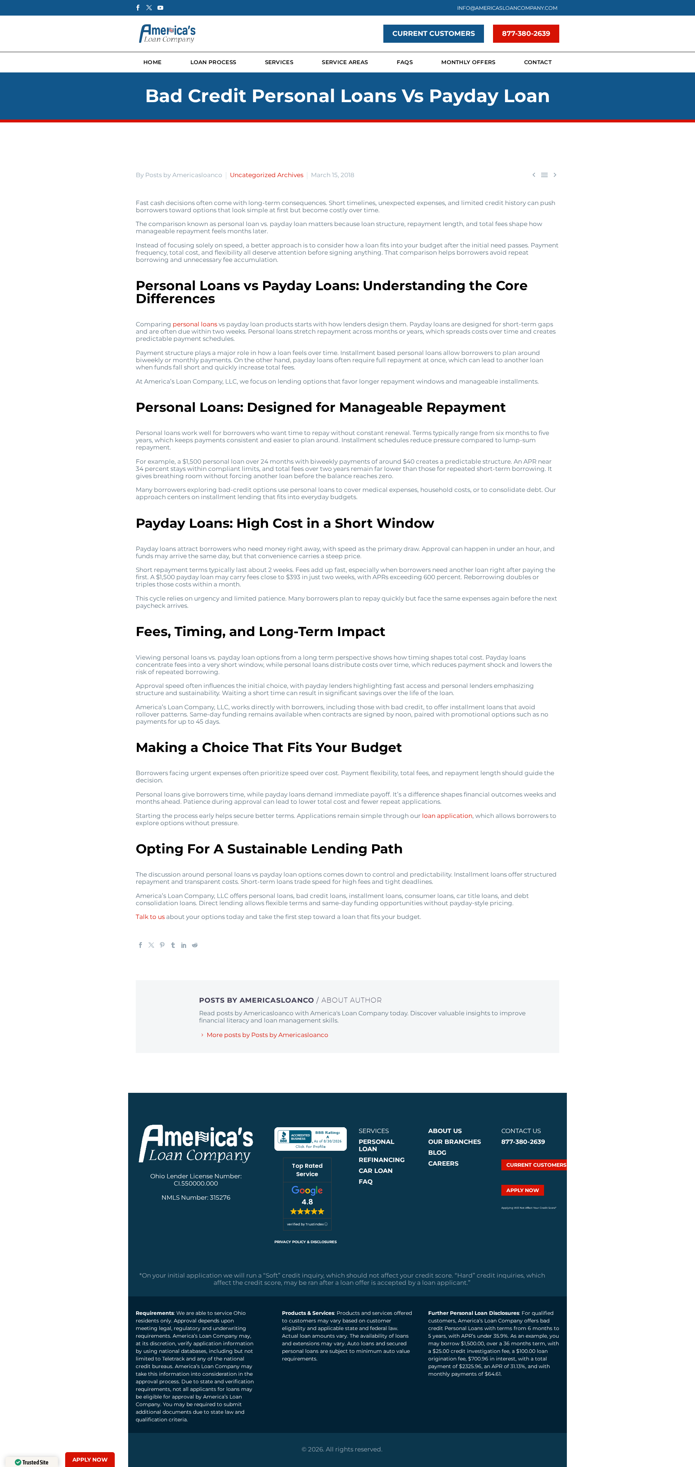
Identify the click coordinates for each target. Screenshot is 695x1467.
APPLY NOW (522, 1190)
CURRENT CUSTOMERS (433, 33)
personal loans (195, 324)
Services (279, 62)
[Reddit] (195, 945)
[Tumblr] (173, 945)
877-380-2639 (526, 33)
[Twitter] (151, 945)
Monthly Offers (468, 62)
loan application (447, 815)
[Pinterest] (162, 945)
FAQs (405, 62)
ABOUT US (445, 1130)
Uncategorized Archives (266, 175)
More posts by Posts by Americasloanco (267, 1034)
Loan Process (213, 62)
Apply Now (90, 1459)
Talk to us (150, 916)
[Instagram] (149, 8)
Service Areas (345, 62)
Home (152, 62)
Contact (538, 62)
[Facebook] (138, 8)
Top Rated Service (307, 1170)
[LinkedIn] (184, 945)
